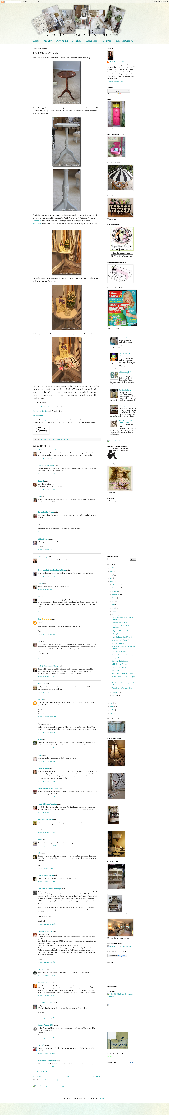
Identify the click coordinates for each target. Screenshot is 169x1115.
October (115, 591)
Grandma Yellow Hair (45, 931)
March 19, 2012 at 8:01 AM (46, 532)
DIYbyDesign (43, 557)
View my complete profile (116, 82)
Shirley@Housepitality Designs (48, 788)
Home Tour (91, 41)
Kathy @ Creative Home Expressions (122, 62)
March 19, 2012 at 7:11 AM (46, 474)
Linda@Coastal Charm (46, 1003)
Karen (40, 840)
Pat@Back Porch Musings (46, 465)
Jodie (40, 755)
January (114, 696)
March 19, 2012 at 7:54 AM (46, 505)
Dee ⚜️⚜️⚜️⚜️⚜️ (44, 619)
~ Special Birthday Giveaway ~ (125, 355)
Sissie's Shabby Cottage (46, 512)
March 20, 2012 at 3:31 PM (46, 962)
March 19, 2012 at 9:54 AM (46, 659)
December (116, 584)
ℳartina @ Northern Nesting (48, 450)
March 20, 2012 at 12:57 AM (47, 846)
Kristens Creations (44, 983)
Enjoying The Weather (119, 623)
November (116, 588)
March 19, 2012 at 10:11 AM (47, 677)
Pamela (40, 583)
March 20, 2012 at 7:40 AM (47, 868)
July (113, 601)
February (115, 692)
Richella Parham (43, 768)
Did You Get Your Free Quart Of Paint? (123, 684)
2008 (112, 710)
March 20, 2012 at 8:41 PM (46, 1018)
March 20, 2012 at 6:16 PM (46, 996)
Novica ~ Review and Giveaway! (122, 655)
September (116, 595)
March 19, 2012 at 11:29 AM (47, 717)
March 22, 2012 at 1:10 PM (46, 1067)
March (114, 615)
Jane (39, 641)
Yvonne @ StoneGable (45, 1025)
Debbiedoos (42, 969)
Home (36, 41)
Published (106, 41)
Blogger (102, 1098)
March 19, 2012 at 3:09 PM (46, 748)
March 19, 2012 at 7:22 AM (46, 489)
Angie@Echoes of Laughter (47, 804)
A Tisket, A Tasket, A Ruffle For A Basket (123, 648)
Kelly (40, 739)
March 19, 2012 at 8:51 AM (46, 576)
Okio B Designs (43, 539)
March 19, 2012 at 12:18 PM (46, 732)
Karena (40, 699)
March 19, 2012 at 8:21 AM (46, 563)
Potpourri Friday (39, 415)
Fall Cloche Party (125, 390)
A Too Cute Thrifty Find (120, 640)
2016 (111, 568)
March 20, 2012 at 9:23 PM (46, 1038)
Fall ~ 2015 (122, 406)
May (113, 608)
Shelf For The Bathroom (120, 661)
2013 (111, 578)
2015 (111, 571)
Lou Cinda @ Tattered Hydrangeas (50, 889)
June (113, 605)
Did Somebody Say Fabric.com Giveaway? (126, 373)
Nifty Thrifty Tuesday (42, 407)
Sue (39, 597)
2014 (111, 575)
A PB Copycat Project (119, 664)
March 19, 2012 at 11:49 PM (46, 833)
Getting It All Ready (119, 643)
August (114, 598)
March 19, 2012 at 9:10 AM (46, 612)
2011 (111, 700)
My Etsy (48, 41)
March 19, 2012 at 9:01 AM (46, 589)
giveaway (48, 420)
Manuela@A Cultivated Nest (47, 1061)
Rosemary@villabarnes (46, 875)
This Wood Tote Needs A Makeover (120, 627)
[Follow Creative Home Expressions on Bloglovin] (117, 957)
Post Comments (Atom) (50, 1080)
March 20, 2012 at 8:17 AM (47, 881)
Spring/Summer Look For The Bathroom (122, 619)
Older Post (96, 1076)
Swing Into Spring (40, 411)
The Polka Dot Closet (45, 820)
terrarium (37, 220)
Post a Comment (41, 1071)
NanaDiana (42, 684)
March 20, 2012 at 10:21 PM (46, 1054)
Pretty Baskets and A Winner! (122, 637)
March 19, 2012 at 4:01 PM (46, 761)
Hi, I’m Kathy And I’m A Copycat (123, 677)
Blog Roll (76, 41)
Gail (39, 497)
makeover (37, 223)
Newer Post (37, 1076)
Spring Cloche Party (119, 667)
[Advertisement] (117, 1018)
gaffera (88, 1098)
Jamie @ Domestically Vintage (48, 666)
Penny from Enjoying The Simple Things (52, 570)
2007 (111, 713)
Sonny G (41, 481)
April (114, 611)
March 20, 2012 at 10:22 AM (47, 924)
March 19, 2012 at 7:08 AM (47, 458)
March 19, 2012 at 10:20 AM (47, 692)
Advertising (62, 41)
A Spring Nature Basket (120, 631)
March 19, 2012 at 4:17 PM (46, 781)
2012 (111, 582)
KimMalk (41, 1045)
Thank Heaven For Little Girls (122, 688)
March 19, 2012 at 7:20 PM (46, 797)
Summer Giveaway (125, 338)
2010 (111, 703)
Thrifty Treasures (117, 680)
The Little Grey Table (119, 652)
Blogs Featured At (124, 41)
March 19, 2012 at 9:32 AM (46, 634)
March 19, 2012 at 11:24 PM (46, 812)
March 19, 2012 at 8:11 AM (46, 550)
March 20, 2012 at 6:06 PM (46, 975)
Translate (124, 94)
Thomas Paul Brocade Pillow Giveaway (126, 421)
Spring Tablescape (118, 658)
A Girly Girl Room (118, 634)
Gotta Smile (116, 670)
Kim (39, 853)
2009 (111, 706)
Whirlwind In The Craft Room (122, 674)
